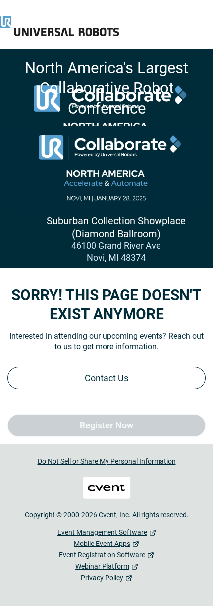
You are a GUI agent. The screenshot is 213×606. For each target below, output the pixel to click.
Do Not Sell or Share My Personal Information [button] (107, 461)
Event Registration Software (102, 555)
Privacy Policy (102, 578)
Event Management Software (102, 532)
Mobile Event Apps (102, 543)
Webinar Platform (102, 566)
